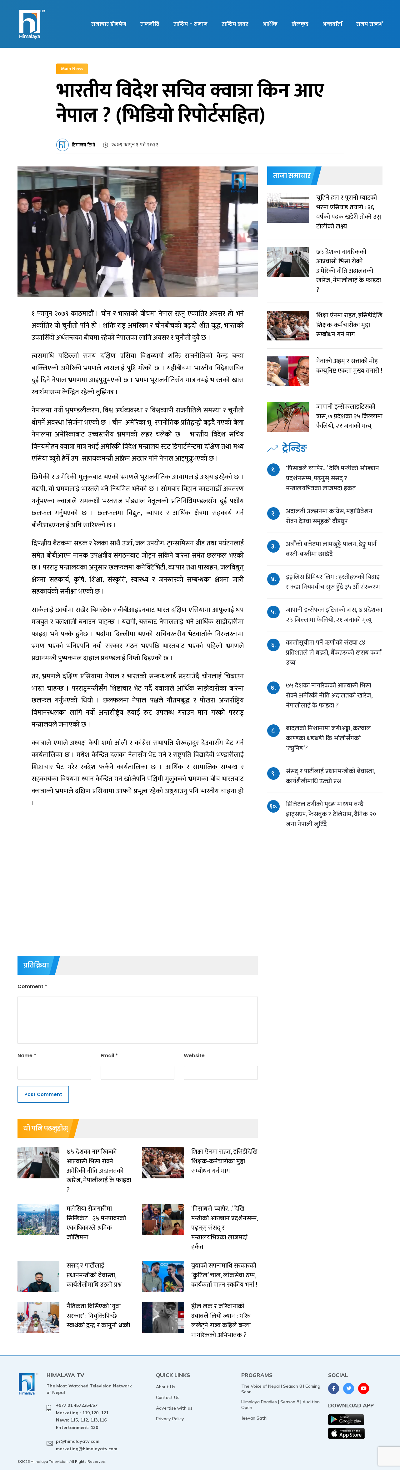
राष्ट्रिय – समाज (190, 24)
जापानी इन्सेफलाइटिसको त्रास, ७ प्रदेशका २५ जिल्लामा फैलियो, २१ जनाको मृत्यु (334, 614)
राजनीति (149, 24)
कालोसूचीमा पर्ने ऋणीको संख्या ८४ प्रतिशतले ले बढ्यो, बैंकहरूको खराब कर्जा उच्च (334, 652)
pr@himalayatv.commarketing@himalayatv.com (86, 1445)
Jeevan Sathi (254, 1418)
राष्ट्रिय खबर (235, 24)
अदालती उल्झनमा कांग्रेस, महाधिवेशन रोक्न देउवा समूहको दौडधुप (329, 516)
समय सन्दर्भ (369, 24)
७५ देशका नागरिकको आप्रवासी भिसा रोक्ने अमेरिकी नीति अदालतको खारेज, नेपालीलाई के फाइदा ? (329, 695)
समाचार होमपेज (108, 24)
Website (194, 1055)
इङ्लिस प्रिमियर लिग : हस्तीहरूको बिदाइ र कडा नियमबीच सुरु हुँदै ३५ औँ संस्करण (333, 581)
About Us (165, 1387)
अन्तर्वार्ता (332, 24)
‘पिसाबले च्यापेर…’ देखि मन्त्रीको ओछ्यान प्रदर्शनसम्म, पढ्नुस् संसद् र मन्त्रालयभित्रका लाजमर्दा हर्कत (332, 478)
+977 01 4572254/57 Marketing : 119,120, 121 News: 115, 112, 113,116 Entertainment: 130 (82, 1416)
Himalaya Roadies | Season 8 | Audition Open (280, 1404)
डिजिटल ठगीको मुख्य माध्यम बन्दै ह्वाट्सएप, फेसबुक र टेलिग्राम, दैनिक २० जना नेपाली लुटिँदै (331, 814)
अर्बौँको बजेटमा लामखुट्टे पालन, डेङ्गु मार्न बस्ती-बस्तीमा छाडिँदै (331, 548)
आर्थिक (270, 24)
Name (27, 1055)
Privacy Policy (170, 1419)
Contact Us (167, 1397)
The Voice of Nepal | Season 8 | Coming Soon (280, 1389)
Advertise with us (174, 1408)
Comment (32, 986)
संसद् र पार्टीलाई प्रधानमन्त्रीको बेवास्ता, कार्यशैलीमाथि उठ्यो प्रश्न (330, 776)
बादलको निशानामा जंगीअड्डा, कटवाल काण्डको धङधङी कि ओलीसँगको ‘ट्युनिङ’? (328, 738)
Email (109, 1055)
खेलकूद (300, 24)
